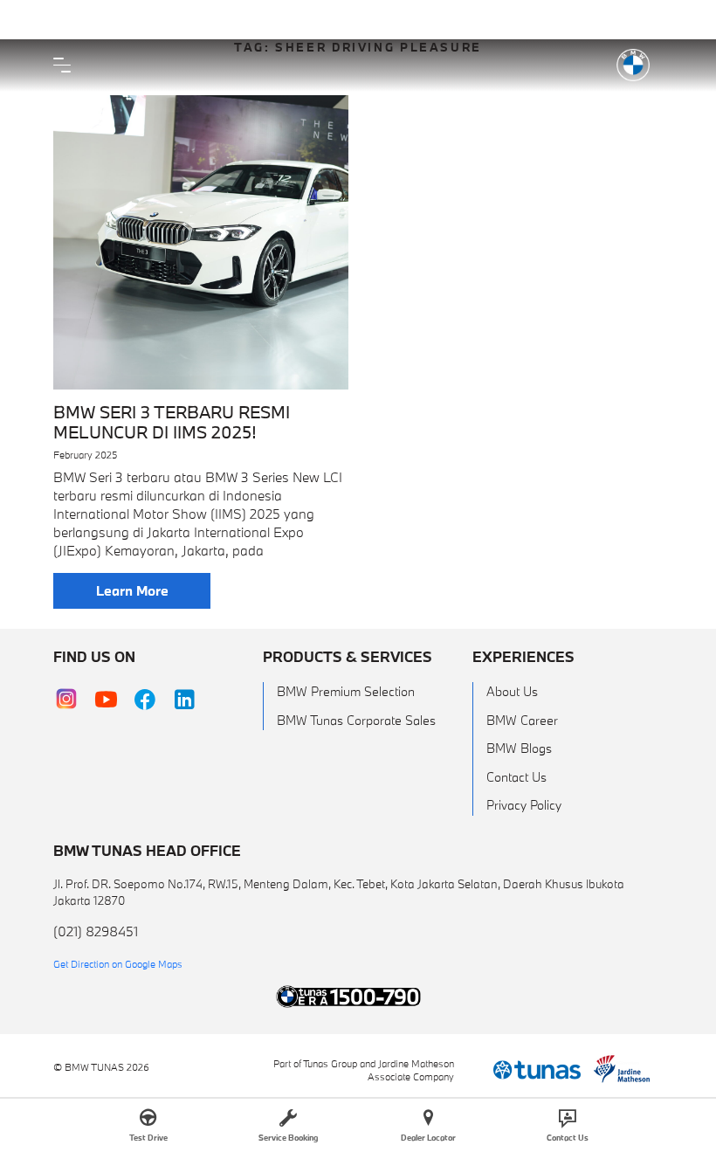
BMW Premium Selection (346, 691)
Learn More (132, 590)
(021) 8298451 (95, 931)
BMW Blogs (519, 748)
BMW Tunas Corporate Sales (356, 720)
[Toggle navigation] (66, 65)
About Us (512, 691)
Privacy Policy (523, 805)
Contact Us (516, 777)
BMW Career (522, 720)
